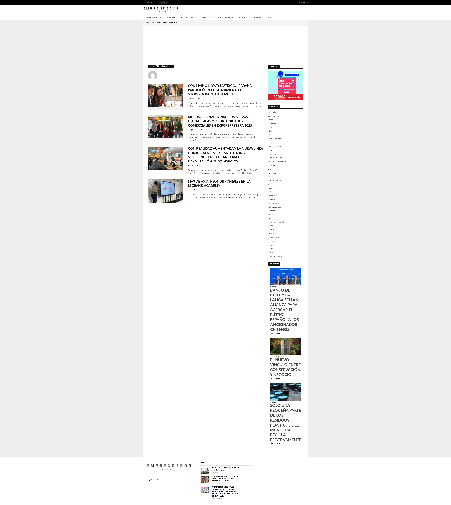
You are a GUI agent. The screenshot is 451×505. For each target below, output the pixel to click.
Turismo (269, 17)
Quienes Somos (302, 2)
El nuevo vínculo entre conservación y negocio (285, 367)
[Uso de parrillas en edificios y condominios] (205, 471)
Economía (170, 17)
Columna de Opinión (154, 17)
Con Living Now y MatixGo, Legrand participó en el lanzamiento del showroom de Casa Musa (220, 90)
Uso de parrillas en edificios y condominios (225, 469)
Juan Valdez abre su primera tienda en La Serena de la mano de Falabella (225, 479)
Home (148, 23)
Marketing (229, 17)
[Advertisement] (225, 46)
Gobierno (217, 17)
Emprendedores (187, 17)
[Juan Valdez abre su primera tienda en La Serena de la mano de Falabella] (205, 479)
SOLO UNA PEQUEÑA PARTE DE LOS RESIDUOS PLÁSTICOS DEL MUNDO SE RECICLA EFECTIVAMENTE (285, 423)
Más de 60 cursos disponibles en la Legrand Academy (219, 183)
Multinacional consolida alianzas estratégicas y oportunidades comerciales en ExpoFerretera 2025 (220, 121)
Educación (203, 17)
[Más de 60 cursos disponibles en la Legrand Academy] (165, 191)
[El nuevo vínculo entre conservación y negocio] (285, 346)
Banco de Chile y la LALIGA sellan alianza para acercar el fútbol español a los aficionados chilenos (284, 310)
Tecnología (256, 17)
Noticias (242, 17)
